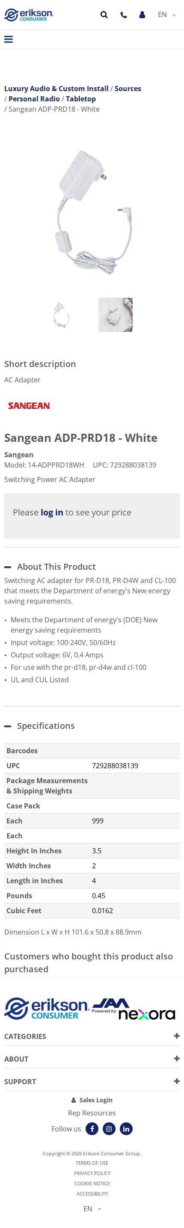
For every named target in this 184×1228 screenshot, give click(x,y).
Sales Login (96, 1100)
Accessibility (92, 1193)
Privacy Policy (92, 1173)
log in (52, 512)
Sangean (19, 454)
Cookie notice (92, 1183)
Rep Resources (92, 1113)
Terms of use (92, 1163)
